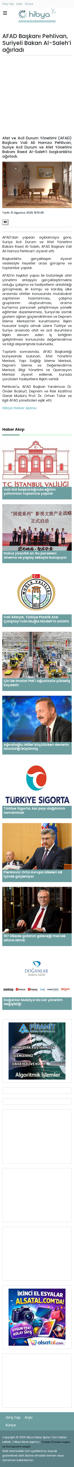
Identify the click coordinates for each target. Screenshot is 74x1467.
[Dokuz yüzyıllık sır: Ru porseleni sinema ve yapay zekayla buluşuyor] (37, 527)
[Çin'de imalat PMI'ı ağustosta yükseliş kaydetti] (37, 655)
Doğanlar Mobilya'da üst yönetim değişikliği (33, 1001)
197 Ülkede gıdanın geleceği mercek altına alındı (35, 938)
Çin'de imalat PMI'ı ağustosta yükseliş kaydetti (37, 682)
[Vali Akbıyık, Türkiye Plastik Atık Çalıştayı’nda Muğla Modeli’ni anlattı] (37, 591)
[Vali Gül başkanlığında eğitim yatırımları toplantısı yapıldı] (37, 463)
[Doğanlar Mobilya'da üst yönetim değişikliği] (37, 974)
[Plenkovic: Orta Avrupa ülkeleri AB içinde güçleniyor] (37, 846)
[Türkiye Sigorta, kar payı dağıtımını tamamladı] (37, 782)
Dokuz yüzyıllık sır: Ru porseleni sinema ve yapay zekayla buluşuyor (35, 555)
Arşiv (19, 4)
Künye (29, 4)
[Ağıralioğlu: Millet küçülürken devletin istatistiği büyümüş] (37, 718)
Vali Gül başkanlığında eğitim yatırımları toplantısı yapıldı (30, 491)
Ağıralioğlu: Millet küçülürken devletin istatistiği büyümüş (36, 746)
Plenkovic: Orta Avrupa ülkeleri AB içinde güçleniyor (33, 874)
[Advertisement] (37, 95)
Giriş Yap (8, 4)
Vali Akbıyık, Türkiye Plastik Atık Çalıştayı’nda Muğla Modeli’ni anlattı (36, 619)
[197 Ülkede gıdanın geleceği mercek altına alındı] (37, 910)
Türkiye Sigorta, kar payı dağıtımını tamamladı (34, 810)
